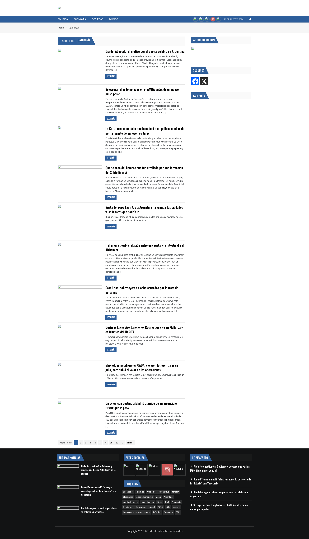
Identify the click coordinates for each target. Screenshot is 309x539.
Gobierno (151, 492)
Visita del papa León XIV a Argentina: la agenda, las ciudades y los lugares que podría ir (144, 209)
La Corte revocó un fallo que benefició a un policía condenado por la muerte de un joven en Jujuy (144, 130)
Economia (176, 502)
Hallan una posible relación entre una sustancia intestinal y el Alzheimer (144, 247)
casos (147, 512)
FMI (167, 502)
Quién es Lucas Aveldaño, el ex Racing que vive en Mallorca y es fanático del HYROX (144, 329)
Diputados (127, 507)
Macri (158, 497)
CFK (177, 512)
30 (117, 442)
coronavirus (164, 492)
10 (105, 442)
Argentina (168, 497)
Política (63, 19)
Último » (130, 442)
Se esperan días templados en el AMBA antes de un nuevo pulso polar (142, 91)
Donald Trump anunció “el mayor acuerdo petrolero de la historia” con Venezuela (98, 490)
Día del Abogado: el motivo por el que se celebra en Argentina (144, 51)
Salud (152, 507)
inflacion (157, 512)
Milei (168, 507)
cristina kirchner (130, 502)
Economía (80, 19)
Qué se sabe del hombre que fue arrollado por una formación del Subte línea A (144, 170)
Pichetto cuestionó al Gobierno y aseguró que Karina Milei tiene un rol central (98, 469)
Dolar (159, 502)
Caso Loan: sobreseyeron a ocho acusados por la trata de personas (141, 290)
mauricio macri (147, 502)
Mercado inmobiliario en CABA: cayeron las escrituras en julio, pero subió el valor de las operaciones (141, 367)
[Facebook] (195, 81)
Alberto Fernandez (144, 497)
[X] (204, 81)
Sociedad (97, 19)
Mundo (113, 19)
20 (111, 442)
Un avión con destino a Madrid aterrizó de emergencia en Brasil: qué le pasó (141, 405)
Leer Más (111, 76)
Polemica (140, 492)
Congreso (168, 512)
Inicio (61, 27)
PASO (160, 507)
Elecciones (128, 497)
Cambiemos (141, 507)
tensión (175, 492)
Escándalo (128, 492)
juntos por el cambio (132, 512)
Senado (176, 507)
